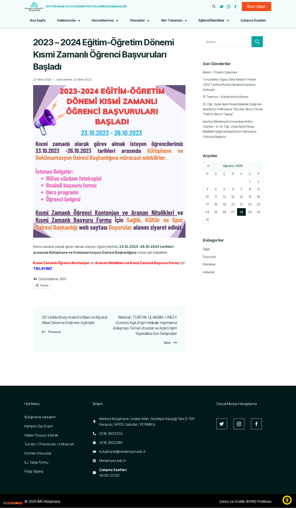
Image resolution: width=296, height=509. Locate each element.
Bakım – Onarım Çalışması (220, 72)
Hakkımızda (66, 20)
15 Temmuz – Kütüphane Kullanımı (225, 97)
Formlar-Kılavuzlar (38, 453)
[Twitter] (221, 6)
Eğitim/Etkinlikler (211, 20)
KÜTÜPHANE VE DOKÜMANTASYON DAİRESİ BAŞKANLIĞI (86, 6)
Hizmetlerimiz (103, 20)
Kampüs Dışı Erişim (38, 426)
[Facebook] (235, 6)
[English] (13, 503)
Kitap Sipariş (33, 471)
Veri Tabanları (172, 20)
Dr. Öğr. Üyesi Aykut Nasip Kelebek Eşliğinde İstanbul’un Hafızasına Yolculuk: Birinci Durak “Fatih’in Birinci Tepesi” (233, 109)
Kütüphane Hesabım (40, 417)
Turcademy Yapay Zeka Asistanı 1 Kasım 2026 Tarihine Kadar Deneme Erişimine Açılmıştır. (229, 84)
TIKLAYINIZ (42, 268)
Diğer (206, 249)
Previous (54, 332)
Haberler (209, 272)
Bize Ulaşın (256, 6)
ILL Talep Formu (36, 462)
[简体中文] (9, 503)
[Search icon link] (213, 6)
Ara (257, 41)
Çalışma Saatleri (253, 20)
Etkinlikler (209, 264)
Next (167, 342)
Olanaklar (137, 20)
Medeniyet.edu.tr (112, 460)
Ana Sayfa (38, 20)
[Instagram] (228, 6)
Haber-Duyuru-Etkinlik (41, 435)
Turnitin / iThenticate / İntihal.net (49, 444)
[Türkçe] (21, 503)
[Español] (17, 503)
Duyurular (209, 257)
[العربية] (5, 503)
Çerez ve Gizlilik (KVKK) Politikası (246, 501)
